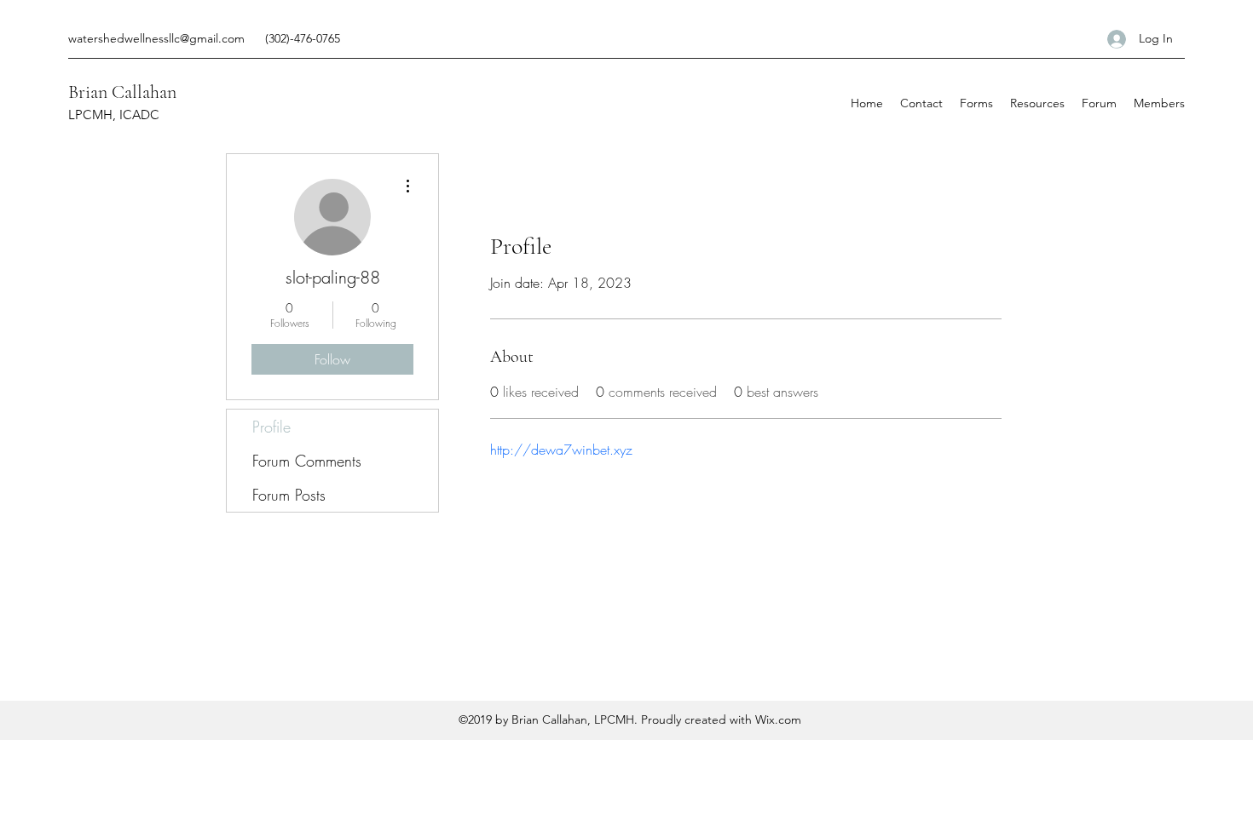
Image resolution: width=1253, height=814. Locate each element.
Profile (271, 426)
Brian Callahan (122, 92)
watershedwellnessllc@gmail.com (156, 38)
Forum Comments (306, 460)
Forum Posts (289, 494)
